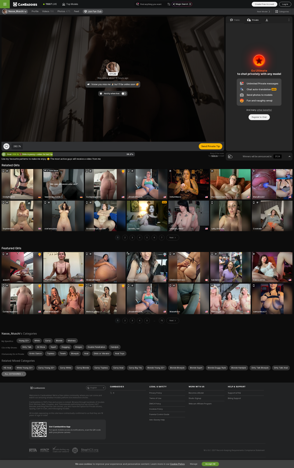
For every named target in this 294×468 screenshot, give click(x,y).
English (93, 388)
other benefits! (264, 110)
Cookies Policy (156, 409)
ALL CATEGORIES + (14, 374)
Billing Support (234, 398)
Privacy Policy (155, 393)
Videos (48, 11)
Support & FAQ (234, 393)
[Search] (169, 4)
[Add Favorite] (6, 146)
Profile (35, 11)
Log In (285, 4)
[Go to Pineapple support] (75, 450)
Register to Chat (259, 117)
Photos (63, 11)
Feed (76, 11)
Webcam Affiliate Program (200, 404)
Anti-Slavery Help (157, 420)
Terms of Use (155, 398)
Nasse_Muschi (11, 333)
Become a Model (196, 393)
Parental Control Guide (159, 414)
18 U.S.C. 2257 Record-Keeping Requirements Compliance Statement (234, 450)
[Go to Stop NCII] (90, 450)
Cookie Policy (177, 464)
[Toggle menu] (5, 4)
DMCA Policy (155, 404)
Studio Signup (195, 398)
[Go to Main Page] (25, 4)
